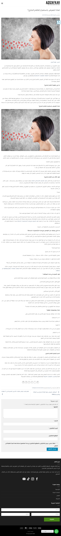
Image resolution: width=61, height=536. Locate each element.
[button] (2, 3)
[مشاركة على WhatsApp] (37, 382)
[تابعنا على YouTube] (24, 479)
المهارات (49, 376)
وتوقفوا (6, 268)
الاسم (56, 421)
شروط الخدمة (30, 531)
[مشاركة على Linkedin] (23, 382)
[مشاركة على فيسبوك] (35, 382)
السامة (19, 221)
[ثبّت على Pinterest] (26, 382)
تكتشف (42, 181)
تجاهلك (58, 270)
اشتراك (52, 519)
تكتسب (54, 376)
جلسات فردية (56, 492)
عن (3, 268)
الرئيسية (58, 489)
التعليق (55, 407)
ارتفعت (17, 268)
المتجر (58, 495)
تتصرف (34, 221)
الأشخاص (37, 181)
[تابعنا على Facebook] (37, 479)
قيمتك (13, 268)
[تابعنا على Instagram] (32, 479)
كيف (46, 181)
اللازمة (45, 376)
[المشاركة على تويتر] (32, 382)
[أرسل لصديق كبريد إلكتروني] (29, 382)
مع (31, 221)
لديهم (9, 268)
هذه (29, 221)
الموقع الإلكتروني (53, 435)
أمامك (33, 181)
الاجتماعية (36, 76)
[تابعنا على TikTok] (28, 479)
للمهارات (42, 76)
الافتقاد (47, 76)
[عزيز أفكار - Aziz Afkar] (53, 3)
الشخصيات (25, 221)
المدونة (49, 388)
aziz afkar (44, 15)
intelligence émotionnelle (37, 388)
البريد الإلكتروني (53, 428)
